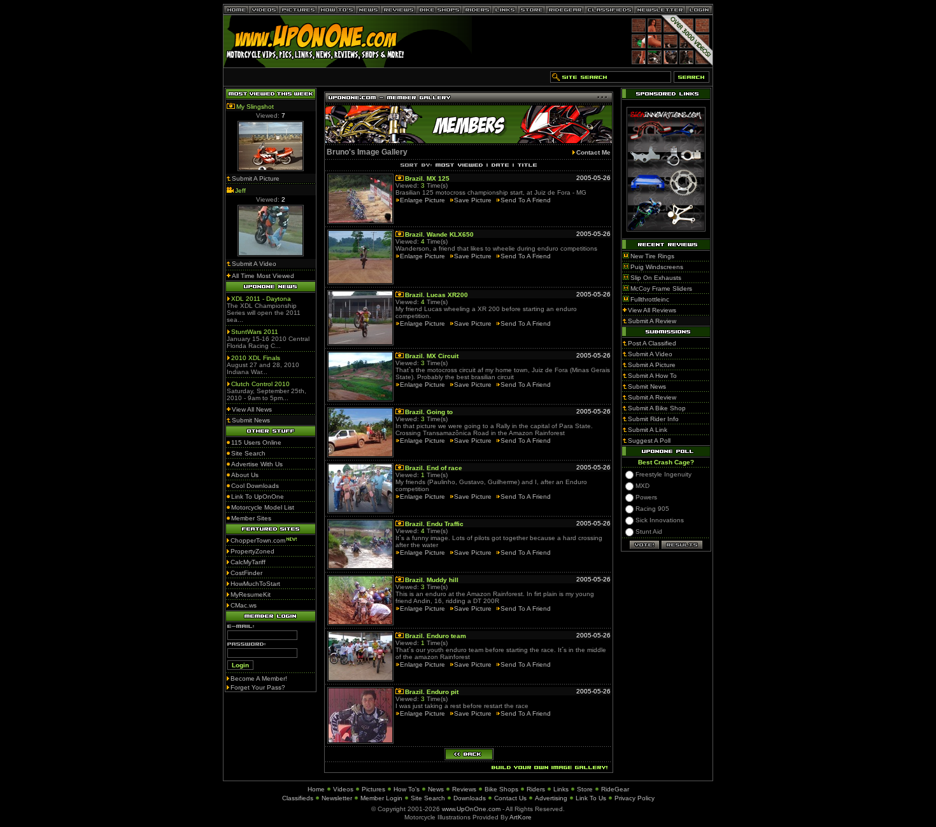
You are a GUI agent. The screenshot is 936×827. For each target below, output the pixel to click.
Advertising (551, 798)
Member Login (381, 798)
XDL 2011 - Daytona (261, 298)
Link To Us (591, 798)
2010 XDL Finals (255, 357)
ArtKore (520, 817)
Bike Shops (501, 789)
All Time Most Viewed (263, 275)
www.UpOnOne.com (471, 808)
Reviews (464, 789)
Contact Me (593, 152)
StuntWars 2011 (254, 331)
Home (316, 789)
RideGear (615, 789)
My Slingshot (255, 106)
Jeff (240, 190)
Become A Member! (258, 678)
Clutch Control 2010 (260, 383)
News (436, 789)
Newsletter (337, 798)
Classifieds (297, 798)
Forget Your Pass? (257, 687)
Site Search (428, 798)
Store (585, 789)
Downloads (469, 798)
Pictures (373, 789)
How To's (407, 789)
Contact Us (510, 798)
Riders (536, 789)
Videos (343, 789)
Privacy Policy (634, 798)
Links (561, 789)
